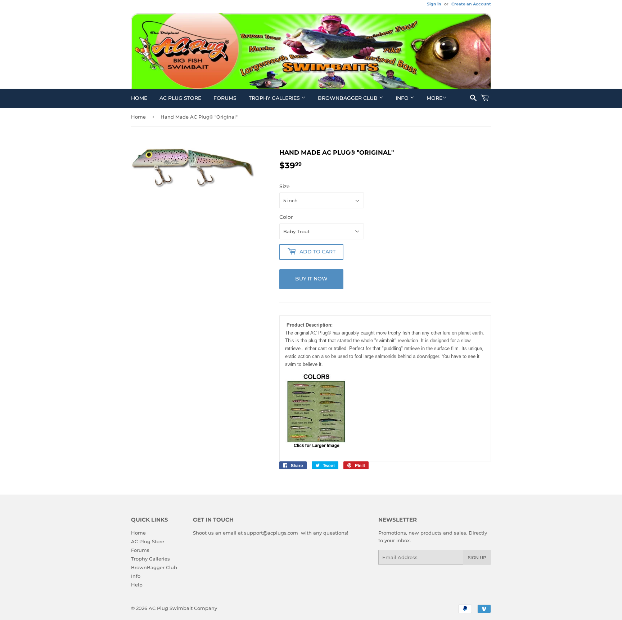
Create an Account (471, 3)
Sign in (434, 3)
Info (403, 98)
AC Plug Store (180, 98)
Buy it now (311, 278)
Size (284, 186)
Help (137, 585)
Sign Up (477, 557)
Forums (224, 98)
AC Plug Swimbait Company (183, 608)
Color (286, 217)
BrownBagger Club (348, 98)
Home (139, 98)
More (434, 98)
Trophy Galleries (275, 98)
